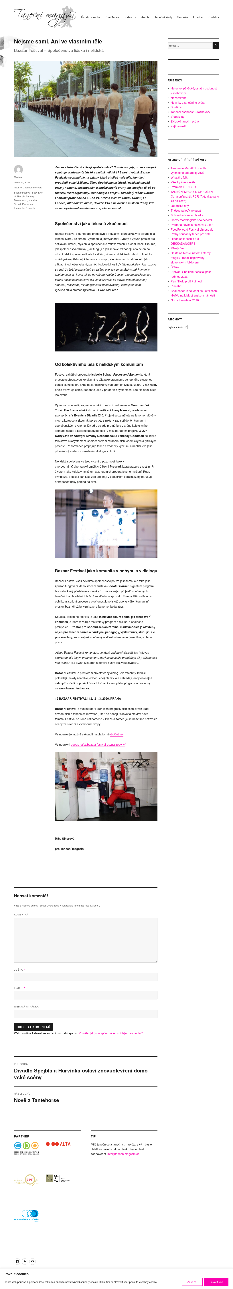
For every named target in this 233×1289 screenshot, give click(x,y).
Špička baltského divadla (187, 215)
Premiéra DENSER (183, 187)
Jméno (19, 969)
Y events (30, 208)
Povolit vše (216, 1282)
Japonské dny (180, 206)
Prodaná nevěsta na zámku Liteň (192, 225)
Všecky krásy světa (183, 182)
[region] (116, 1278)
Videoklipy (177, 116)
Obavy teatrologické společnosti (191, 220)
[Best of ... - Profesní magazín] (26, 1186)
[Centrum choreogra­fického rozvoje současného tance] (58, 1186)
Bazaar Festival (22, 192)
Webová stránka (26, 1006)
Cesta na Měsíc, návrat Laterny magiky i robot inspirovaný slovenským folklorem (191, 258)
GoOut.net (116, 734)
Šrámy (175, 267)
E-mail (19, 988)
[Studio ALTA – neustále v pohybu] (58, 1154)
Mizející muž (179, 248)
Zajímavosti (178, 126)
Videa (128, 17)
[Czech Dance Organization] (26, 1154)
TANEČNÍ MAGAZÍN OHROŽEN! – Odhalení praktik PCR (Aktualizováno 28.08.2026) (195, 196)
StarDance (112, 17)
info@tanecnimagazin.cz (123, 1154)
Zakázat (192, 1282)
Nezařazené (179, 98)
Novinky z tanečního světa (28, 187)
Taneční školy (163, 17)
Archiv (145, 17)
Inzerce (198, 17)
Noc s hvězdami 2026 (185, 300)
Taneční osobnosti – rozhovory (190, 112)
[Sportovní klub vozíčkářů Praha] (26, 1218)
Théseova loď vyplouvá (186, 210)
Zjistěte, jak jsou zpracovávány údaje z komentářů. (111, 1033)
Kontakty (213, 17)
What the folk (179, 177)
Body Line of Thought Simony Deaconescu (28, 196)
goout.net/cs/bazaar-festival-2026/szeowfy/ (98, 744)
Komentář (22, 914)
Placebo (176, 286)
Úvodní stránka (90, 17)
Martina (18, 177)
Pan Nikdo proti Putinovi (186, 281)
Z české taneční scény (185, 121)
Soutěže (182, 17)
